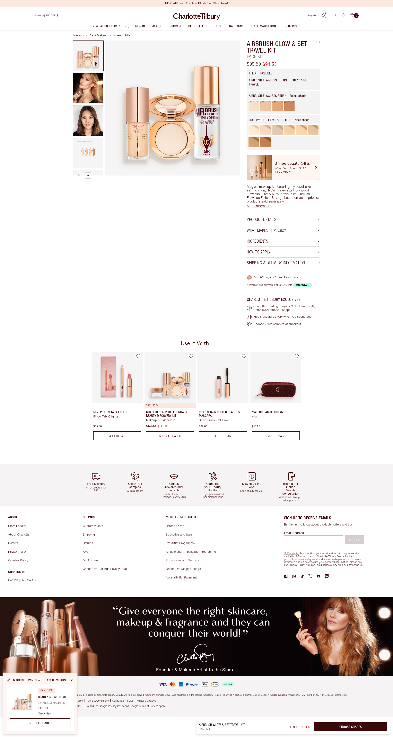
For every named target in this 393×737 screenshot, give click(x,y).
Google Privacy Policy (111, 706)
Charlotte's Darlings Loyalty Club (105, 568)
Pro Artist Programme (180, 543)
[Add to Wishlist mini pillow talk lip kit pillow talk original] (138, 356)
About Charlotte (18, 534)
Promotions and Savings (182, 560)
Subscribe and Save (179, 534)
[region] (40, 703)
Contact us (341, 694)
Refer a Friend (175, 526)
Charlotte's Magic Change (183, 568)
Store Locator (17, 526)
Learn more (291, 277)
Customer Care (93, 526)
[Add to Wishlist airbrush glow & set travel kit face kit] (318, 42)
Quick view (44, 713)
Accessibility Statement (181, 577)
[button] (344, 15)
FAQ (86, 551)
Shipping (89, 534)
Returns (88, 543)
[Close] (71, 680)
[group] (114, 398)
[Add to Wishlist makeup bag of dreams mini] (297, 356)
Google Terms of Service (144, 706)
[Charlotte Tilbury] (196, 15)
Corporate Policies (122, 700)
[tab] (88, 56)
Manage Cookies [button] (146, 700)
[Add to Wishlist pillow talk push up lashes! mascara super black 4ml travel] (244, 356)
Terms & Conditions (97, 700)
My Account (91, 560)
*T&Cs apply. (291, 553)
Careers (13, 543)
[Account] (324, 15)
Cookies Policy (18, 560)
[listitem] (111, 27)
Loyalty (312, 15)
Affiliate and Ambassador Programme (191, 551)
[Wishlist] (334, 15)
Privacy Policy (17, 551)
